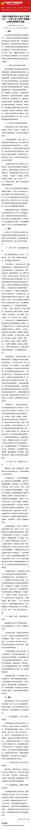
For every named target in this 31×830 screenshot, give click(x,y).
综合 (29, 9)
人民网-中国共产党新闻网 (22, 28)
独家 (25, 7)
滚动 (25, 9)
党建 (19, 7)
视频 (29, 7)
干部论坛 (8, 7)
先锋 (22, 9)
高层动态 (3, 7)
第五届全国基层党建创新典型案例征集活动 (14, 825)
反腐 (12, 9)
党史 (19, 9)
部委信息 (3, 9)
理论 (15, 7)
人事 (12, 7)
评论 (15, 9)
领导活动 (8, 9)
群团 (22, 7)
